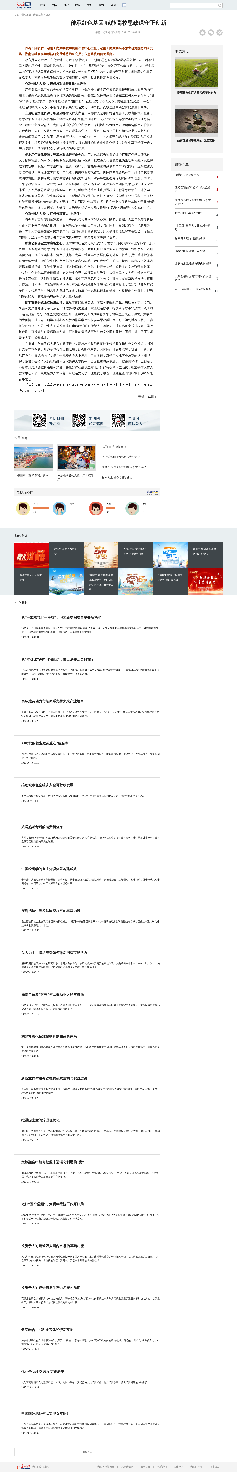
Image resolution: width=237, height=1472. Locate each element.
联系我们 (162, 1466)
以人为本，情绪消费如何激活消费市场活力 (54, 953)
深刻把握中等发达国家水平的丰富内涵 (50, 911)
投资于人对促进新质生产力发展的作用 (50, 1288)
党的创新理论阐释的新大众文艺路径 (124, 467)
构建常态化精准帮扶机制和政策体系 (49, 1036)
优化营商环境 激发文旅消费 (42, 1371)
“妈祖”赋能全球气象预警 (190, 250)
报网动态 (145, 1466)
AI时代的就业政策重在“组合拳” (45, 743)
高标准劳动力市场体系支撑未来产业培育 (52, 701)
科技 (101, 5)
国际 (54, 5)
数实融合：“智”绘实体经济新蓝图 (47, 1330)
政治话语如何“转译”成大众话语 (121, 456)
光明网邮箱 (196, 1466)
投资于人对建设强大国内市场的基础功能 (52, 1246)
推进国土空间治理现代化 (40, 1120)
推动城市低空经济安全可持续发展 (47, 785)
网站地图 (214, 1466)
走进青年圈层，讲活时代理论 (193, 289)
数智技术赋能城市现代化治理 (193, 263)
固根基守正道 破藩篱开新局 (31, 475)
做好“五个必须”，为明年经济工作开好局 (52, 1204)
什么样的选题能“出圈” (188, 212)
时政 (42, 5)
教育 (113, 5)
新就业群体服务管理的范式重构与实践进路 (54, 1078)
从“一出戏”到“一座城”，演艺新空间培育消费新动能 (61, 617)
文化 (89, 5)
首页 (16, 14)
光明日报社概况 (105, 1466)
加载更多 (87, 1452)
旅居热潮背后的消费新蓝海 (42, 827)
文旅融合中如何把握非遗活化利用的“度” (52, 1162)
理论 (78, 5)
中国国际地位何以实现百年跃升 (45, 1413)
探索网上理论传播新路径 (117, 477)
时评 (66, 5)
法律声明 (178, 1466)
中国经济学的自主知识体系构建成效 (49, 869)
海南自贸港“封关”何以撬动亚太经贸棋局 (52, 994)
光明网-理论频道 (112, 32)
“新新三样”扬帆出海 (114, 446)
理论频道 (26, 14)
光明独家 (38, 14)
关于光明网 (127, 1466)
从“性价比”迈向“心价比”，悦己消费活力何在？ (57, 659)
